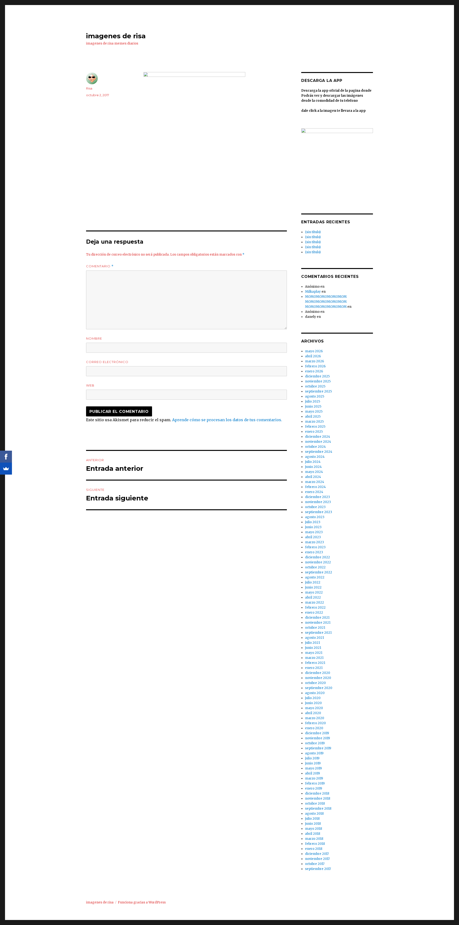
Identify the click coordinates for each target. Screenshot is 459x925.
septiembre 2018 (318, 809)
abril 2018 (312, 834)
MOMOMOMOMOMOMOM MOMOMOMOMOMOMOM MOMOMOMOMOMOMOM (326, 302)
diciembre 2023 (317, 497)
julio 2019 (312, 758)
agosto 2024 (315, 457)
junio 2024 (313, 467)
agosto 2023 (314, 517)
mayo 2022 (314, 592)
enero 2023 (314, 552)
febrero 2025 (315, 427)
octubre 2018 (315, 804)
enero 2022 (314, 613)
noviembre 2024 (318, 442)
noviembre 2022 (318, 562)
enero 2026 (314, 371)
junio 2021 (313, 648)
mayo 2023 (314, 532)
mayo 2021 (313, 653)
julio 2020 (313, 698)
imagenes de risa (116, 36)
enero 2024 (314, 492)
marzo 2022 (314, 602)
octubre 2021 (315, 628)
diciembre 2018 (317, 793)
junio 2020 (313, 703)
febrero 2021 (315, 663)
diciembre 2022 (317, 557)
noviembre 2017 (317, 859)
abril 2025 (313, 417)
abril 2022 (313, 597)
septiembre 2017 (318, 869)
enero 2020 (314, 728)
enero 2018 (313, 849)
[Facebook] (6, 457)
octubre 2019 (315, 743)
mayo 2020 (314, 708)
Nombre (94, 338)
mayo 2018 (313, 829)
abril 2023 (313, 537)
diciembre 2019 (317, 733)
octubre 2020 (315, 683)
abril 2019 (312, 773)
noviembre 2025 (318, 381)
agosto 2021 (314, 638)
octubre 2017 (314, 864)
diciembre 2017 (317, 854)
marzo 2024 (314, 482)
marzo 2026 (314, 361)
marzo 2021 (314, 658)
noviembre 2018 (317, 798)
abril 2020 (313, 713)
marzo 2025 (314, 422)
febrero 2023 (315, 547)
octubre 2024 (315, 447)
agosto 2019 (314, 753)
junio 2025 (313, 406)
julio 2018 (312, 819)
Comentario (100, 266)
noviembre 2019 (317, 738)
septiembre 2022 (318, 572)
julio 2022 (312, 582)
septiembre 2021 (318, 633)
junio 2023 (313, 527)
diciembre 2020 (317, 673)
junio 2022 (313, 587)
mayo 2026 (314, 351)
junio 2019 (313, 763)
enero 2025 (314, 432)
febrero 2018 (315, 844)
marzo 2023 (314, 542)
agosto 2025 (314, 396)
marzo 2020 (314, 718)
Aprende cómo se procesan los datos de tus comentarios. (227, 419)
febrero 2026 (315, 366)
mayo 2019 (313, 768)
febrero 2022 (315, 607)
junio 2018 (313, 824)
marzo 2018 (314, 839)
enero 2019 (313, 788)
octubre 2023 (315, 507)
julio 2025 (312, 401)
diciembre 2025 (317, 376)
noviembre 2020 (318, 678)
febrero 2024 (315, 487)
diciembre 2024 (317, 437)
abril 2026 (313, 356)
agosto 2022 (314, 577)
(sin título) (313, 232)
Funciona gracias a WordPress (142, 902)
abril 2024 (313, 477)
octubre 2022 (315, 567)
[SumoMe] (6, 469)
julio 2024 (313, 462)
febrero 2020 (315, 723)
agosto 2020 (315, 693)
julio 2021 (312, 643)
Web (90, 385)
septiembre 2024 (318, 452)
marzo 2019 (314, 778)
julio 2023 (312, 522)
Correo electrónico (107, 362)
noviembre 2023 (318, 502)
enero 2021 (313, 668)
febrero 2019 (315, 783)
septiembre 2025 (318, 391)
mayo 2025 (313, 411)
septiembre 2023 (318, 512)
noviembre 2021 (317, 623)
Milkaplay (313, 292)
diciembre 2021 (317, 618)
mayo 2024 (314, 472)
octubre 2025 (315, 386)
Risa (89, 88)
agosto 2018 (314, 814)
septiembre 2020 (318, 688)
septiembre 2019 (318, 748)
